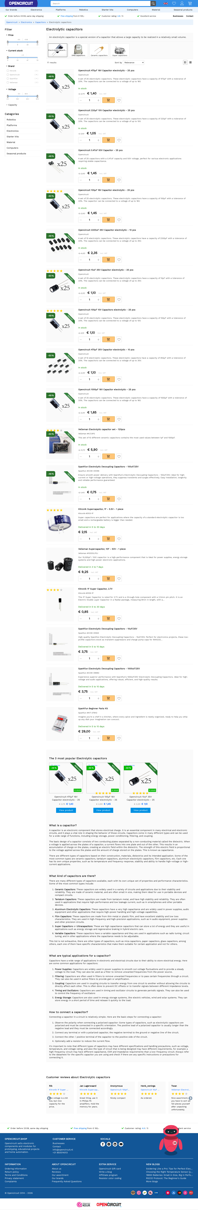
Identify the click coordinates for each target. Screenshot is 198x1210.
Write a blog (105, 1172)
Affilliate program (108, 1175)
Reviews (56, 1172)
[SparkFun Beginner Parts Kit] (60, 724)
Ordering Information (16, 1168)
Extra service (107, 1164)
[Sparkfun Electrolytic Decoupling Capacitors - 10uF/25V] (60, 644)
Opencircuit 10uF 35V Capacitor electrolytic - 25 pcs (150, 1089)
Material (156, 10)
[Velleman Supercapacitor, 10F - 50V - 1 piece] (60, 564)
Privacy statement (14, 1178)
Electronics (36, 10)
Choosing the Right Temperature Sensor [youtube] (169, 1172)
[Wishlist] (172, 4)
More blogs (152, 1181)
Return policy (12, 1172)
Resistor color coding (110, 1178)
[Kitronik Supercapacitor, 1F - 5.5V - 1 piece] (60, 525)
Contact (189, 16)
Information (13, 1164)
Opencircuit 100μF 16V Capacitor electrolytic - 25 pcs (120, 1089)
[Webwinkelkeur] (83, 1205)
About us (56, 1168)
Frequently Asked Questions (67, 1181)
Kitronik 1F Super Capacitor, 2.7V (59, 1089)
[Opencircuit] (21, 3)
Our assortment (60, 1175)
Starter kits (107, 10)
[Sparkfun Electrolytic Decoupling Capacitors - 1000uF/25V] (60, 684)
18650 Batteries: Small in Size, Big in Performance (169, 1175)
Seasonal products (183, 10)
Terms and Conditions (16, 1175)
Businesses (178, 16)
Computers (132, 10)
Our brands (11, 10)
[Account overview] (180, 4)
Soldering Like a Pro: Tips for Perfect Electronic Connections (169, 1168)
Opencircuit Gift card (110, 1168)
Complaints (11, 1181)
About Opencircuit (64, 1164)
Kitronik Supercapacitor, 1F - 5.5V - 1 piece (89, 1089)
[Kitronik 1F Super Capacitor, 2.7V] (60, 604)
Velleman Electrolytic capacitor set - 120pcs (181, 1089)
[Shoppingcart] (188, 4)
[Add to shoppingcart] (108, 100)
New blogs (153, 1164)
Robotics (83, 10)
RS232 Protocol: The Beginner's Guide (166, 1178)
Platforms (61, 10)
